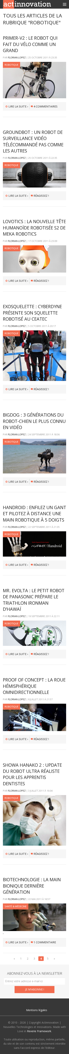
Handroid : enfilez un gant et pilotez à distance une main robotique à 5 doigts (34, 513)
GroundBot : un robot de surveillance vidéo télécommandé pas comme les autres (33, 141)
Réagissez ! (41, 195)
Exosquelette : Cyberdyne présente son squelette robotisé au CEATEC (32, 312)
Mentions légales (36, 1010)
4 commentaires (46, 106)
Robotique (11, 64)
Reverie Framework (39, 1031)
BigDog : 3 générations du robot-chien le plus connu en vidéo (34, 421)
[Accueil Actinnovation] (27, 4)
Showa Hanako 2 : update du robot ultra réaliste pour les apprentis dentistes (32, 774)
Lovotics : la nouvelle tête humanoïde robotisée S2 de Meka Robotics (34, 227)
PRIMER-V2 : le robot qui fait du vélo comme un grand (30, 44)
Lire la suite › (18, 106)
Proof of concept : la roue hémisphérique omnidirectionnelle (34, 686)
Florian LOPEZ (17, 57)
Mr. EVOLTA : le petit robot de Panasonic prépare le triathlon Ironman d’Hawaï (33, 599)
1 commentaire (45, 942)
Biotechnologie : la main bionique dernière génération (32, 885)
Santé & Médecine (16, 906)
